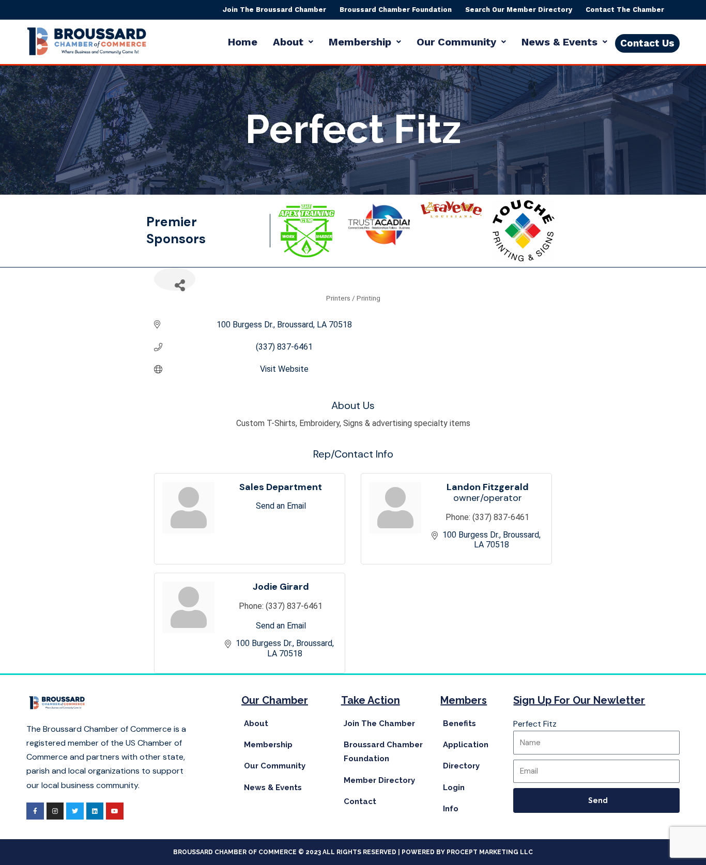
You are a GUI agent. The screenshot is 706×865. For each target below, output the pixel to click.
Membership (360, 42)
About (288, 42)
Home (242, 42)
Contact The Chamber (625, 9)
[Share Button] (174, 279)
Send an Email (281, 506)
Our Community (456, 42)
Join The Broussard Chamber (274, 9)
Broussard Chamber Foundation (396, 9)
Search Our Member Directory (518, 9)
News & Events (559, 42)
